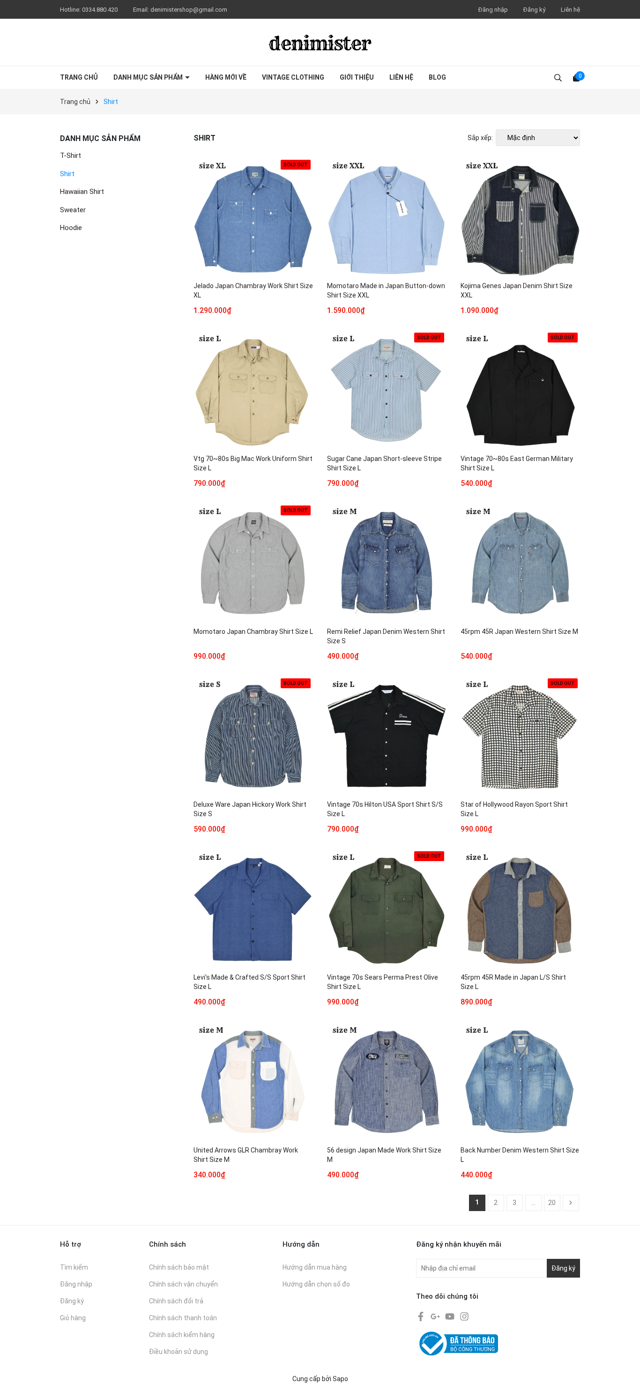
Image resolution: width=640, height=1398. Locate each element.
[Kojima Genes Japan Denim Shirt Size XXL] (520, 217)
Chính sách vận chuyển (183, 1284)
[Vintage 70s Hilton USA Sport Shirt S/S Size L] (387, 736)
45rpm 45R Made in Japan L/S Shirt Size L (513, 982)
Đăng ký (534, 9)
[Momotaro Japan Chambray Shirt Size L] (253, 563)
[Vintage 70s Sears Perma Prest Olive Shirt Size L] (387, 908)
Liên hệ (570, 9)
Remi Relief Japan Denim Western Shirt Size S (386, 636)
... (533, 1202)
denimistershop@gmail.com (188, 9)
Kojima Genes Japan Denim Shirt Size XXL (517, 290)
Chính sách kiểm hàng (182, 1335)
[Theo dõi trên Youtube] (450, 1315)
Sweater (73, 210)
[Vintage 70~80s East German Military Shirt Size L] (520, 390)
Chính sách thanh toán (183, 1318)
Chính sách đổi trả (176, 1301)
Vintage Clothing (293, 77)
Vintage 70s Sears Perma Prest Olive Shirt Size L (382, 982)
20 (552, 1202)
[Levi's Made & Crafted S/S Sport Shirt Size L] (253, 908)
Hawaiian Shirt (82, 191)
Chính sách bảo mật (179, 1267)
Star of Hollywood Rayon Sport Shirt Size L (514, 809)
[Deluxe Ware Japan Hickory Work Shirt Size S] (253, 736)
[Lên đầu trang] (624, 1382)
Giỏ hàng (73, 1318)
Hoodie (71, 227)
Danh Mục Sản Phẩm (148, 77)
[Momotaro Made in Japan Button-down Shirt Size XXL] (387, 217)
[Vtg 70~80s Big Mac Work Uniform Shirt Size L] (253, 390)
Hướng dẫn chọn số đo (316, 1284)
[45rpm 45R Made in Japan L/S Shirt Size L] (520, 908)
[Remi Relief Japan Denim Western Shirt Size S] (387, 563)
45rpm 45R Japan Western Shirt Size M (519, 631)
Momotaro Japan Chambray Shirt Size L (253, 631)
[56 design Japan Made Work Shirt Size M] (387, 1081)
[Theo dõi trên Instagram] (464, 1315)
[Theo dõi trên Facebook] (421, 1315)
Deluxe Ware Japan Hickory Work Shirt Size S (249, 809)
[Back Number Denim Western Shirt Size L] (520, 1081)
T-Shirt (70, 155)
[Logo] (320, 42)
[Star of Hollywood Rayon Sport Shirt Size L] (520, 736)
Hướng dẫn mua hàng (315, 1267)
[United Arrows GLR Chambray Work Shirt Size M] (253, 1081)
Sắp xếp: (480, 137)
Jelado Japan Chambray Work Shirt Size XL (253, 290)
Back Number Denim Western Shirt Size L (520, 1154)
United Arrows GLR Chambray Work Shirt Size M (245, 1154)
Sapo (340, 1379)
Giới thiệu (357, 77)
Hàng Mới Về (225, 77)
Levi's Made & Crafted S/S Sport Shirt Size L (249, 982)
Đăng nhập (493, 9)
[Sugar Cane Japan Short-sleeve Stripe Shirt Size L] (387, 390)
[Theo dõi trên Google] (436, 1315)
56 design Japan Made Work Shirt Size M (384, 1154)
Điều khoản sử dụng (178, 1351)
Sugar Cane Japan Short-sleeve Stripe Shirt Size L (384, 463)
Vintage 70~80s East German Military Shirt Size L (517, 463)
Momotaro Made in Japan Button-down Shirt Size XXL (386, 290)
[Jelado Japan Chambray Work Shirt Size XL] (253, 217)
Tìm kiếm (74, 1267)
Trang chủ (79, 77)
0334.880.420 (100, 9)
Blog (437, 77)
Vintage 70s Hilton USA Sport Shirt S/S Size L (385, 809)
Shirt (67, 174)
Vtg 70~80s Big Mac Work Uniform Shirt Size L (253, 463)
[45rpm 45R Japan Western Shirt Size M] (520, 563)
